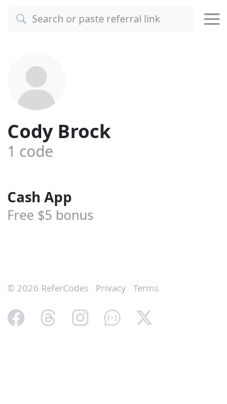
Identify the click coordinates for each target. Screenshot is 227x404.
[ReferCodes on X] (144, 317)
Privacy (111, 288)
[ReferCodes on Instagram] (80, 317)
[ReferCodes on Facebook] (16, 317)
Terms (146, 288)
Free (50, 215)
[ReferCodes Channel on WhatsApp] (112, 317)
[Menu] (212, 19)
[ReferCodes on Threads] (48, 317)
